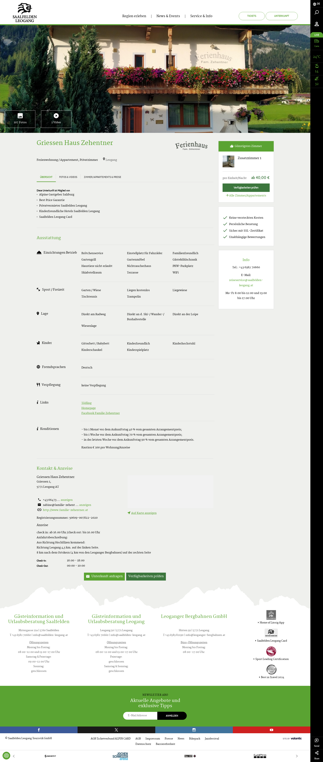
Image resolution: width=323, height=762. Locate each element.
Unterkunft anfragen (107, 576)
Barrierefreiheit (165, 744)
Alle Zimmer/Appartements (247, 196)
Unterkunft (281, 15)
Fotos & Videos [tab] (68, 177)
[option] (155, 756)
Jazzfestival (212, 739)
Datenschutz (143, 744)
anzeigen (67, 500)
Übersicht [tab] (46, 177)
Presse (169, 739)
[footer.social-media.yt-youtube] (271, 730)
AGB (138, 739)
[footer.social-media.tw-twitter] (116, 730)
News (181, 739)
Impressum (153, 739)
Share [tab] (316, 758)
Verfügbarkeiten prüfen (146, 576)
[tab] (316, 3)
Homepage (88, 408)
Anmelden (172, 715)
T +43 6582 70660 (20, 635)
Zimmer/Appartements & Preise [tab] (102, 177)
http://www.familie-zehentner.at (65, 510)
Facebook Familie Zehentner (100, 413)
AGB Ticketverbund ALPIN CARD (111, 739)
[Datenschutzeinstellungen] (6, 755)
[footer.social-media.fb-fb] (39, 730)
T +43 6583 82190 (173, 635)
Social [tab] (316, 746)
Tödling (86, 403)
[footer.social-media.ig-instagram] (194, 730)
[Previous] (13, 756)
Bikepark (194, 739)
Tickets (251, 15)
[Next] (296, 756)
